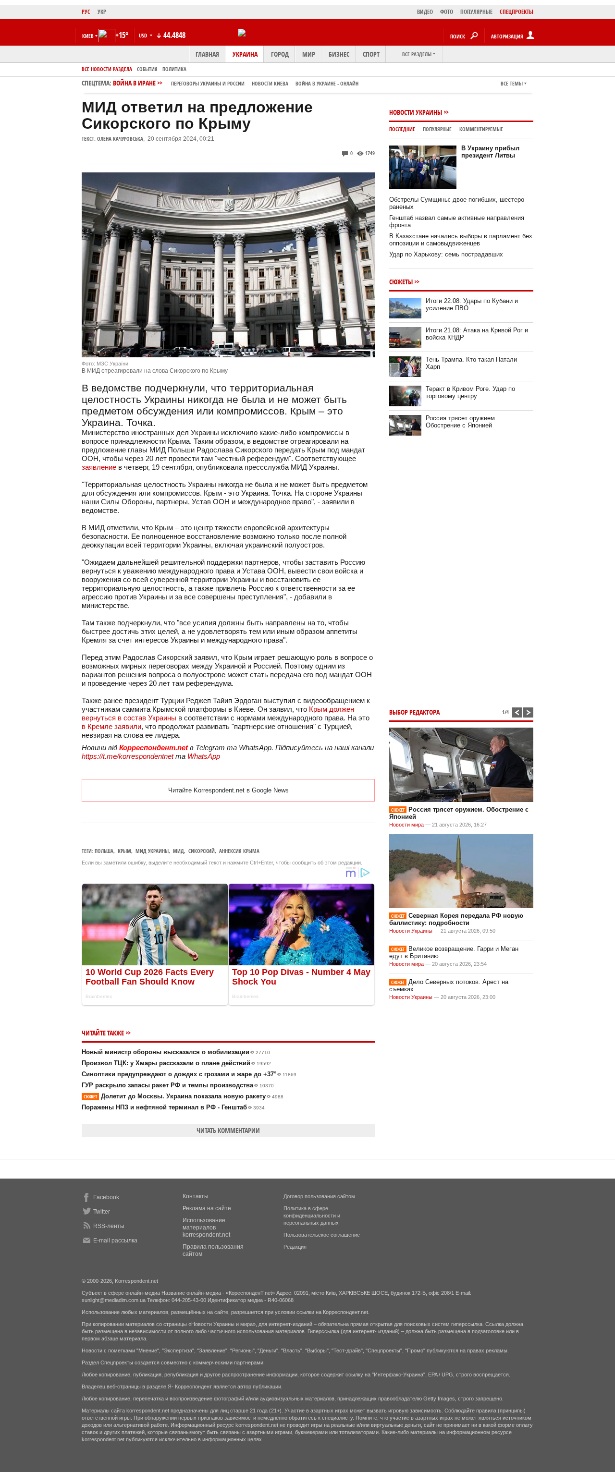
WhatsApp (203, 756)
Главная (207, 54)
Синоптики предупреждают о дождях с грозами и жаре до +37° (189, 1074)
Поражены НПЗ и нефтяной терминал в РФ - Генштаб (173, 1107)
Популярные (437, 129)
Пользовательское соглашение (321, 1235)
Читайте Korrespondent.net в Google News (228, 790)
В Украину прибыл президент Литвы (490, 152)
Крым (124, 850)
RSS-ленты (108, 1226)
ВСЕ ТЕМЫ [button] (512, 83)
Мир (308, 54)
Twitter (101, 1211)
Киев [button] (88, 35)
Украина (245, 54)
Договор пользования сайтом (319, 1196)
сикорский (201, 850)
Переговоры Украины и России (208, 83)
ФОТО (446, 12)
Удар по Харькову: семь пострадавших (446, 254)
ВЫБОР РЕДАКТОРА (414, 712)
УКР (102, 12)
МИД (178, 850)
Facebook (106, 1197)
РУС (86, 12)
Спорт (371, 54)
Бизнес (339, 54)
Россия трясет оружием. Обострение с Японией (461, 421)
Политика (174, 69)
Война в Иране (235, 82)
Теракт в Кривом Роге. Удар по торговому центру (470, 392)
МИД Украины (152, 850)
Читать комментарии (228, 1130)
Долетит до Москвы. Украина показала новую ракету (183, 1096)
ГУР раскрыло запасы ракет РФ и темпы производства (178, 1085)
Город (280, 54)
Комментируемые (481, 129)
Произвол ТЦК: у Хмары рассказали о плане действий (176, 1063)
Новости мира (406, 824)
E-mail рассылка (115, 1240)
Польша (104, 850)
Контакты (196, 1196)
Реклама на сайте (207, 1208)
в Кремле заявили (111, 726)
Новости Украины (415, 112)
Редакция (295, 1247)
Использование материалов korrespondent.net (206, 1227)
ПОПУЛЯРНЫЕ (476, 12)
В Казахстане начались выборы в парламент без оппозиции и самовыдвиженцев (460, 239)
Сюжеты (401, 281)
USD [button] (143, 35)
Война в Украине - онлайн (326, 83)
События (147, 69)
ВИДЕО (425, 12)
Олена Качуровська (120, 138)
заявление (100, 467)
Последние (402, 129)
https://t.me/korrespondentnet (127, 756)
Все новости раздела (107, 69)
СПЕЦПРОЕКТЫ (516, 12)
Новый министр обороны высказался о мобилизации (176, 1052)
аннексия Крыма (239, 850)
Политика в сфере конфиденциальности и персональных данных (311, 1215)
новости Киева (270, 83)
